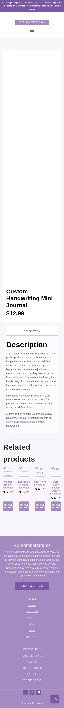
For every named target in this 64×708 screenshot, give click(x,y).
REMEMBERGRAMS (32, 656)
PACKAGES (32, 662)
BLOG (32, 624)
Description (32, 331)
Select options (8, 506)
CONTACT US (32, 586)
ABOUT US (32, 618)
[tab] (32, 331)
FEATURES (32, 674)
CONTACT (32, 637)
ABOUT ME (32, 611)
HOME (32, 605)
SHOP (32, 630)
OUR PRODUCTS (32, 668)
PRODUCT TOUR (32, 680)
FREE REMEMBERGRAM (32, 22)
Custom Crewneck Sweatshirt (22, 421)
